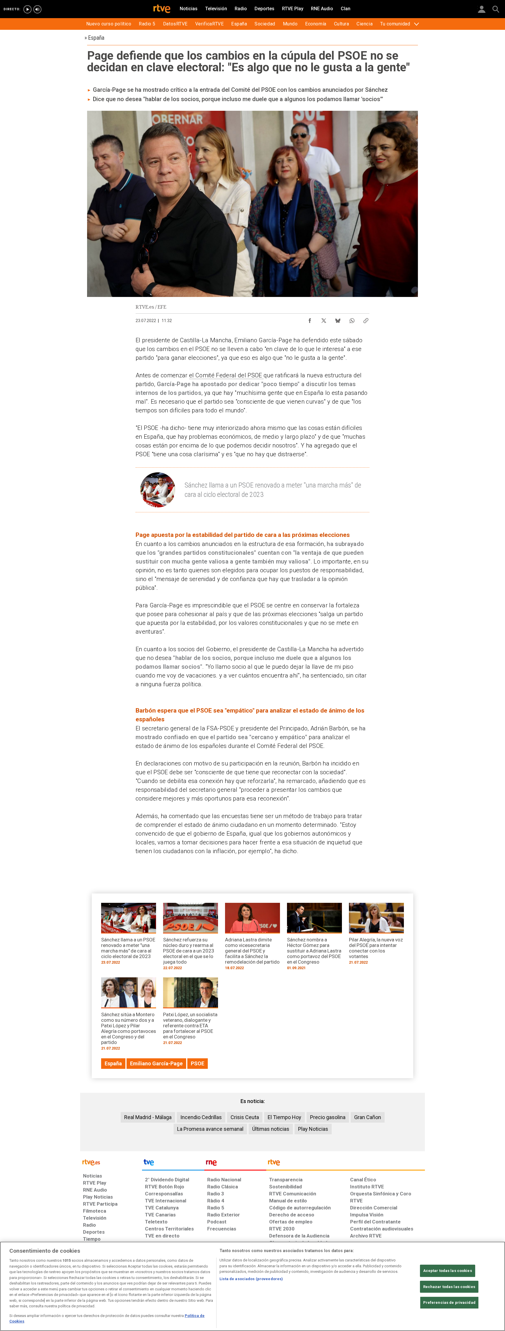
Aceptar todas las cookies (447, 1270)
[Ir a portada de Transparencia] (345, 1164)
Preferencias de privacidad (449, 1302)
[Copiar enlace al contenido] (366, 319)
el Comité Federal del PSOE (226, 375)
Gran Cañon (367, 1117)
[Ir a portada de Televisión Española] (173, 1164)
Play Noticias (313, 1129)
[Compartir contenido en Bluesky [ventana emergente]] (338, 319)
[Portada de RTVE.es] (162, 9)
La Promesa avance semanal (210, 1129)
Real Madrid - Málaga (148, 1117)
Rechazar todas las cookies (449, 1287)
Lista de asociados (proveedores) (251, 1279)
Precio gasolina (327, 1117)
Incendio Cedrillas (201, 1117)
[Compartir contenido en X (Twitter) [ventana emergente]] (324, 319)
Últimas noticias (270, 1129)
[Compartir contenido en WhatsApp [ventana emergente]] (352, 319)
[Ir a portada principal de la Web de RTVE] (111, 1162)
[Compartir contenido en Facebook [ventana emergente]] (310, 319)
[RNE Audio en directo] (37, 9)
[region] (252, 1286)
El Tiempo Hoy (284, 1117)
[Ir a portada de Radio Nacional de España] (235, 1164)
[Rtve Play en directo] (27, 9)
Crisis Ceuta (245, 1117)
